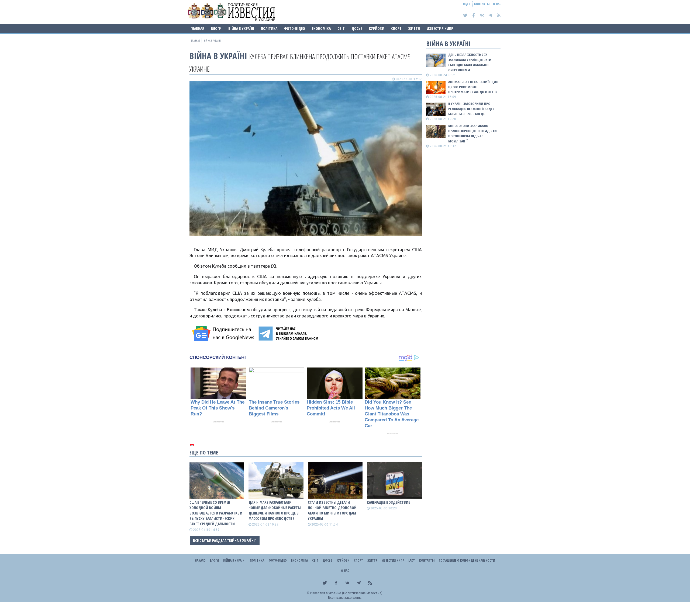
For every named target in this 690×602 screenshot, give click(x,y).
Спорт (396, 28)
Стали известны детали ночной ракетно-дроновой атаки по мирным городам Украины (332, 510)
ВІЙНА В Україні (241, 28)
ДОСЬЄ (356, 28)
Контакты (481, 4)
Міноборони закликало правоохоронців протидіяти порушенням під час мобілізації (472, 133)
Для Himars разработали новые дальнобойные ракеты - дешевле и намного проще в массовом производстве (276, 510)
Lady (411, 560)
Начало (200, 560)
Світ (341, 28)
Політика (269, 28)
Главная (197, 28)
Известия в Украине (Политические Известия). (346, 593)
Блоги (216, 28)
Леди (467, 4)
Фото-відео (294, 28)
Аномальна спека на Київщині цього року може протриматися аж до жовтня (473, 86)
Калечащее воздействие (388, 502)
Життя (414, 28)
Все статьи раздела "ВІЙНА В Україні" (224, 540)
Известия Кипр (440, 28)
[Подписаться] (224, 334)
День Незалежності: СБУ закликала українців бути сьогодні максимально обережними (469, 62)
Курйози (376, 28)
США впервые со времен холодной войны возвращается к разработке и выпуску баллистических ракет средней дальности (215, 513)
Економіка (321, 28)
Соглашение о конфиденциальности (467, 560)
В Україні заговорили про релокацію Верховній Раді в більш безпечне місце (471, 108)
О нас (497, 4)
